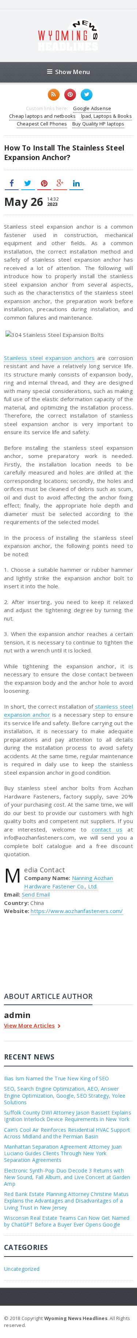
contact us (107, 829)
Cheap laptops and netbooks (42, 116)
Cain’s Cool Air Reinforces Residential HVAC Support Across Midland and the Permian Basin (67, 1133)
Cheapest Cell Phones (42, 123)
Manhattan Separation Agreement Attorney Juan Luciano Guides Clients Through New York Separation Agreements (63, 1153)
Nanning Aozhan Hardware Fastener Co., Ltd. (68, 882)
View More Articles (29, 1026)
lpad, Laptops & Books (106, 116)
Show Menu (72, 72)
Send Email (36, 894)
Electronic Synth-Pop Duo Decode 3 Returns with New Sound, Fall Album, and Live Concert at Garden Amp (67, 1177)
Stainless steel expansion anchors (49, 357)
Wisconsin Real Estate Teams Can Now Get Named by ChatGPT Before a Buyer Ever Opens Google (66, 1221)
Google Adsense (92, 108)
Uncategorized (21, 1268)
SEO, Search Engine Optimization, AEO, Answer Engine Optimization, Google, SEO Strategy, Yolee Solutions (64, 1095)
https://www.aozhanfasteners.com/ (77, 911)
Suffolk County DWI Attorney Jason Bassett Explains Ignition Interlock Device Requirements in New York (67, 1116)
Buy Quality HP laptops (98, 123)
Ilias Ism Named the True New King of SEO (56, 1078)
